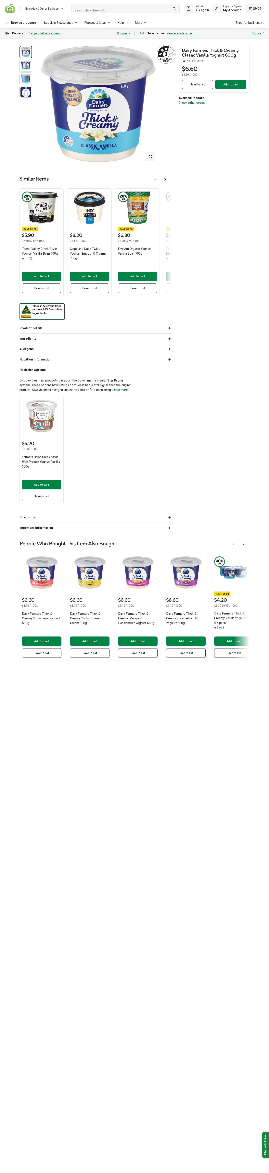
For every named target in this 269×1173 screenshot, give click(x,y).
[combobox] (125, 8)
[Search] (174, 8)
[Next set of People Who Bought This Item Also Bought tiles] (243, 544)
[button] (25, 52)
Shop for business (248, 23)
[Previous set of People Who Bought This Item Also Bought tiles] (234, 544)
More (138, 23)
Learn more (120, 390)
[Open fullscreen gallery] (150, 156)
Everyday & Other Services (42, 8)
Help (120, 23)
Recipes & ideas (95, 23)
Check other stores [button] (192, 103)
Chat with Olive (265, 1145)
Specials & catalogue (58, 23)
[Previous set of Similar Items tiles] (156, 179)
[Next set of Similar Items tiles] (165, 179)
